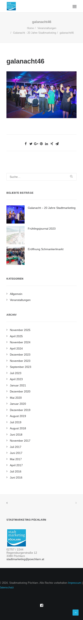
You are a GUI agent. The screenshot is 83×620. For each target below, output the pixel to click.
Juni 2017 (16, 453)
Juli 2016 (15, 471)
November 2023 (20, 360)
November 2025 (20, 330)
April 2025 (16, 336)
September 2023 (20, 366)
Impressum (74, 582)
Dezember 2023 (20, 354)
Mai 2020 (16, 397)
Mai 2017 (16, 459)
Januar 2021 (18, 385)
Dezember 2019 (20, 410)
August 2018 (18, 428)
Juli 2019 (15, 422)
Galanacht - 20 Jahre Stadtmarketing (34, 32)
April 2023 (16, 379)
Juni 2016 (16, 477)
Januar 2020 (18, 403)
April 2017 (16, 465)
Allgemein (16, 293)
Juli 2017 (15, 446)
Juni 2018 (16, 434)
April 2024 (16, 348)
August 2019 (18, 416)
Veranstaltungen (46, 28)
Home (30, 28)
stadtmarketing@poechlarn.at (25, 559)
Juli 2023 (15, 373)
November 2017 (20, 440)
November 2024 (20, 342)
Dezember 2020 (20, 391)
